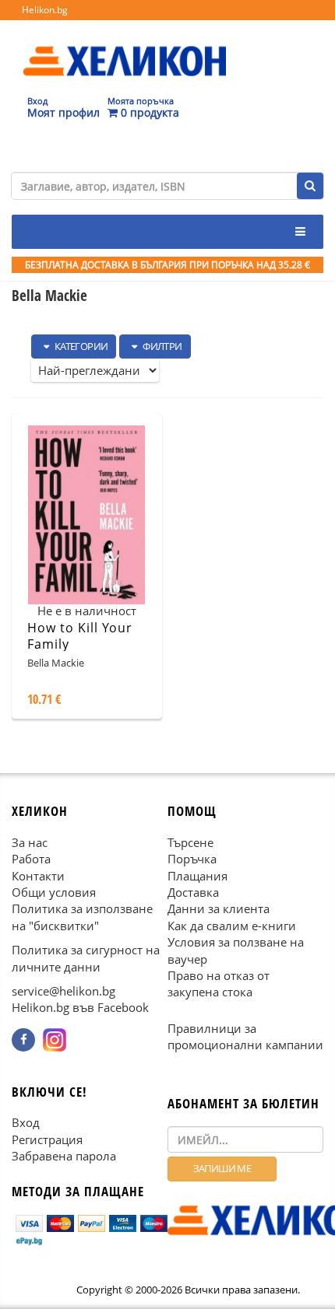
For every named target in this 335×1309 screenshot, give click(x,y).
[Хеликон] (125, 47)
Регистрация (47, 1139)
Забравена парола (64, 1156)
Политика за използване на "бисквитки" (82, 917)
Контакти (38, 876)
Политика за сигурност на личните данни (86, 959)
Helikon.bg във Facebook (80, 1008)
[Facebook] (23, 1040)
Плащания (197, 876)
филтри (161, 346)
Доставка (193, 892)
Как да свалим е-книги (232, 925)
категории (80, 346)
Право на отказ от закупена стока (219, 984)
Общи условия (54, 892)
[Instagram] (54, 1040)
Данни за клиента (219, 909)
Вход (26, 1123)
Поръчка (192, 859)
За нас (30, 842)
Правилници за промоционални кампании (245, 1036)
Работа (31, 859)
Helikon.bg (45, 9)
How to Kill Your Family (79, 636)
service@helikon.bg (63, 991)
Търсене (190, 842)
